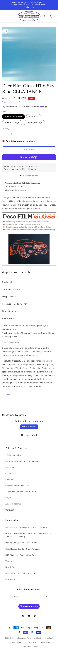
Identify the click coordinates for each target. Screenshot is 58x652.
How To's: (9, 567)
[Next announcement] (53, 5)
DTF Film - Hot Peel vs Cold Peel (20, 555)
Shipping (5, 102)
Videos (8, 561)
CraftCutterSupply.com (18, 638)
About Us (9, 467)
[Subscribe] (46, 597)
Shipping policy (44, 642)
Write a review (29, 427)
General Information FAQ (17, 486)
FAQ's (8, 498)
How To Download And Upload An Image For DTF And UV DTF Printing (28, 535)
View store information (15, 190)
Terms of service (30, 642)
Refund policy (50, 638)
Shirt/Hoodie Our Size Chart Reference (23, 549)
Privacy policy (16, 642)
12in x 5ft (33, 117)
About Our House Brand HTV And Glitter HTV (26, 527)
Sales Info (10, 479)
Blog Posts (10, 579)
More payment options (29, 176)
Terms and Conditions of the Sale (20, 492)
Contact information (30, 646)
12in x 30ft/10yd (34, 123)
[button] (5, 16)
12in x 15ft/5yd (12, 123)
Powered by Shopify (34, 638)
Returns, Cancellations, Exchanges (21, 461)
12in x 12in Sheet (13, 117)
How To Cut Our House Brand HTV (21, 543)
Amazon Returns (13, 504)
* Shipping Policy (13, 455)
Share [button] (7, 394)
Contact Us (10, 510)
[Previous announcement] (5, 5)
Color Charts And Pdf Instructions (20, 573)
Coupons (9, 473)
